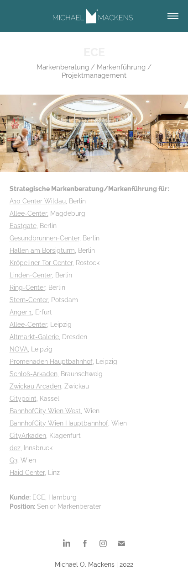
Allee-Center (28, 323)
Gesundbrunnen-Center (44, 237)
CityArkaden (28, 435)
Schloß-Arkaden (33, 373)
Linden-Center (31, 274)
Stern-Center (29, 299)
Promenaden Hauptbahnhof (51, 361)
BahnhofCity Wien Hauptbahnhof (59, 422)
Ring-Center (27, 286)
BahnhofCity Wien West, (46, 410)
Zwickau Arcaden (35, 385)
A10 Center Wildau (38, 200)
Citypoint (23, 398)
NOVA (19, 348)
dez (15, 447)
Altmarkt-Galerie (34, 336)
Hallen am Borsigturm (42, 249)
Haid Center (27, 472)
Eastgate (23, 225)
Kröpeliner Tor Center (41, 262)
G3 (13, 459)
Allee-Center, (29, 212)
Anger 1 (21, 311)
